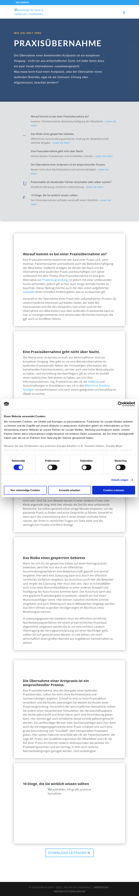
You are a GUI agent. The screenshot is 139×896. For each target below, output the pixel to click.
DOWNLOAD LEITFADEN (67, 852)
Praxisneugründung (55, 280)
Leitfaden (29, 292)
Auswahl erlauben (69, 490)
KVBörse (94, 382)
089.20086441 (22, 2)
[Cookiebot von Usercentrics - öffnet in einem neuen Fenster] (120, 403)
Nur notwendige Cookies (25, 490)
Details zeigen (119, 479)
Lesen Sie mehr (61, 142)
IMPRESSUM (101, 887)
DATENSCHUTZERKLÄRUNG (69, 891)
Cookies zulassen (113, 490)
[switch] (52, 467)
